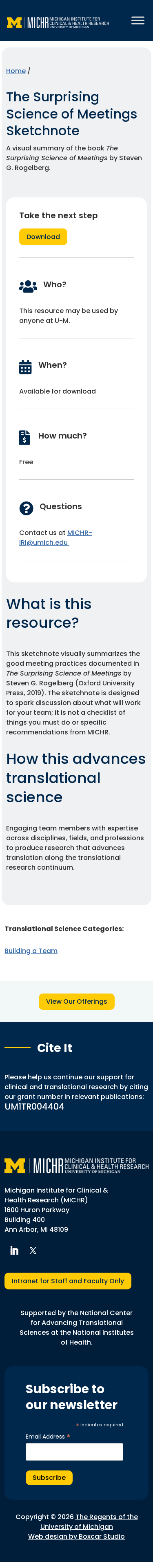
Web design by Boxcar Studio (76, 1536)
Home (16, 71)
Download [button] (43, 237)
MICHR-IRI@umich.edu (55, 537)
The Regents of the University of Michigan (89, 1521)
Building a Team (31, 951)
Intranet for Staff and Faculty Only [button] (68, 1281)
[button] (13, 1250)
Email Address (48, 1437)
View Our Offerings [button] (76, 1001)
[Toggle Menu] (137, 20)
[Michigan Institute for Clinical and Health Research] (58, 20)
